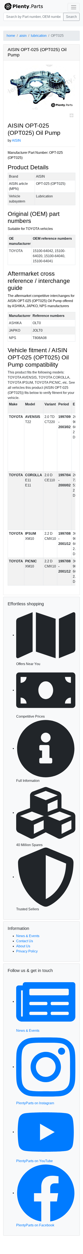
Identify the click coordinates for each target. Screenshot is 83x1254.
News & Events (27, 936)
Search (71, 17)
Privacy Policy (27, 951)
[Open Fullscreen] (71, 115)
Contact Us (24, 941)
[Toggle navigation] (74, 7)
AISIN (16, 140)
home (11, 35)
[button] (41, 87)
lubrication (39, 35)
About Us (23, 946)
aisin (23, 35)
